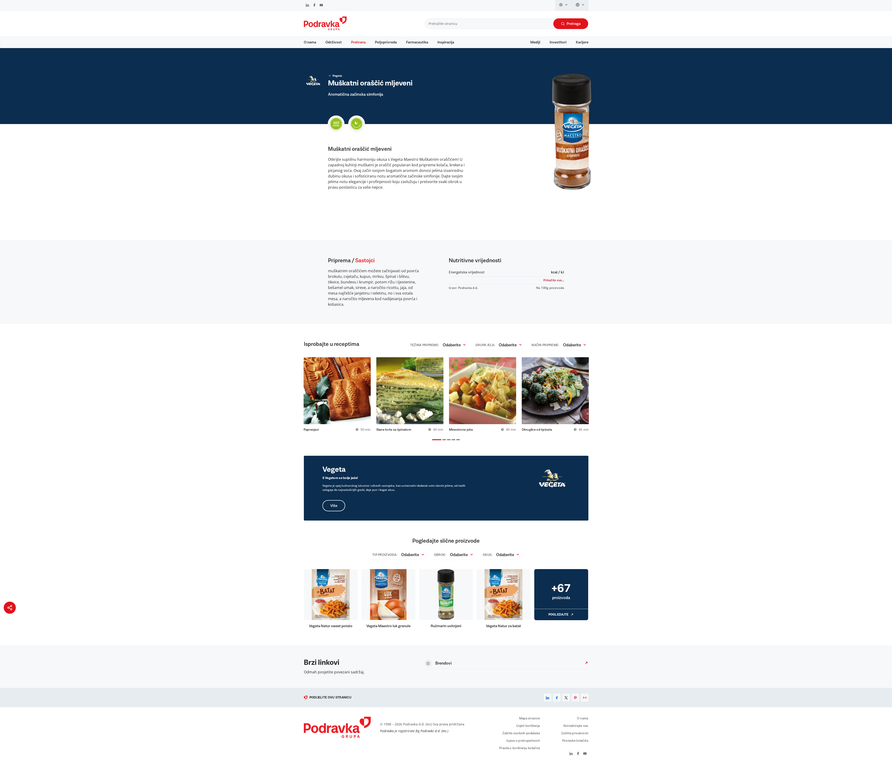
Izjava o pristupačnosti (523, 740)
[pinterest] (575, 697)
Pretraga (573, 24)
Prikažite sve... (553, 280)
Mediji (535, 42)
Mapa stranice (529, 718)
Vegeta (337, 76)
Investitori (558, 42)
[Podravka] (325, 29)
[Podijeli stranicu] (10, 608)
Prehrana (358, 42)
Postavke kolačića (575, 740)
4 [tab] (452, 440)
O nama (310, 42)
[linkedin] (547, 697)
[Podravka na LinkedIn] (307, 5)
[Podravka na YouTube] (321, 5)
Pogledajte (558, 614)
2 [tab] (443, 440)
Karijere (582, 42)
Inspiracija (445, 42)
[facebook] (557, 697)
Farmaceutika (417, 42)
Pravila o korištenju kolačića (519, 748)
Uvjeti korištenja (528, 726)
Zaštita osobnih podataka (521, 733)
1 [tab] (433, 440)
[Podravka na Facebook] (314, 5)
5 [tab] (457, 440)
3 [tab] (448, 440)
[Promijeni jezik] (580, 5)
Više (333, 506)
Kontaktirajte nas (576, 726)
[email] (584, 697)
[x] (566, 697)
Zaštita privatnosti (574, 733)
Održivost (333, 42)
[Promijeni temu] (563, 5)
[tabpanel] (337, 394)
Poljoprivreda (386, 42)
